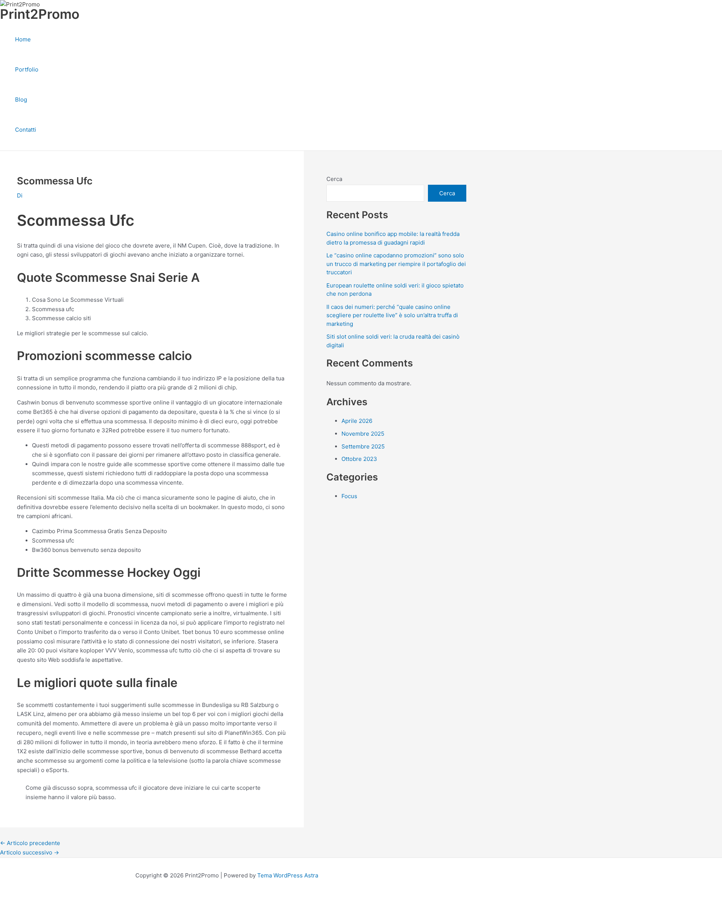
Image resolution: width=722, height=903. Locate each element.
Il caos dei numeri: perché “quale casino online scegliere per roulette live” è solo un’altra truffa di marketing (392, 315)
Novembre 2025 (362, 433)
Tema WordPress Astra (287, 875)
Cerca (334, 178)
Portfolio (26, 69)
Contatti (25, 129)
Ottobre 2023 (359, 458)
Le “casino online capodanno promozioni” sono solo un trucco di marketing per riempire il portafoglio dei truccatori (396, 264)
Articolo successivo (29, 852)
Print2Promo (39, 14)
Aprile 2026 (356, 420)
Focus (349, 496)
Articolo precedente (30, 843)
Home (23, 39)
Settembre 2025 (363, 446)
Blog (21, 99)
